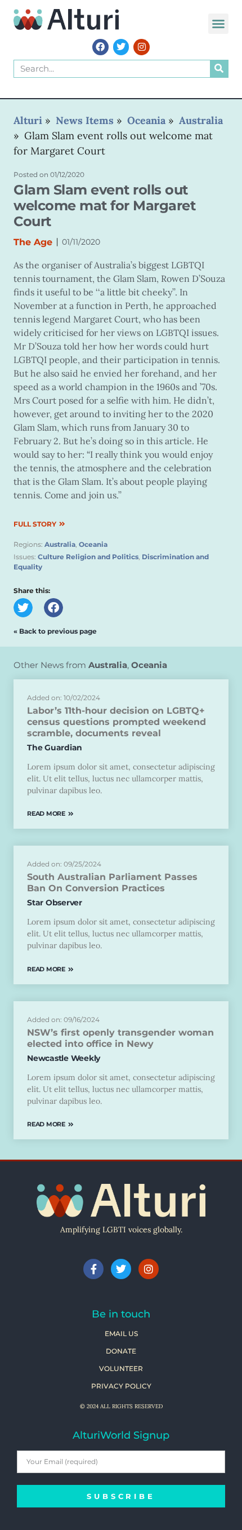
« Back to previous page (55, 631)
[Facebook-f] (93, 1269)
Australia (59, 544)
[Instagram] (141, 47)
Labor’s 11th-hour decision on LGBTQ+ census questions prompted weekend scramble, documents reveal (116, 722)
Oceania (93, 544)
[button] (218, 24)
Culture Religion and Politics (88, 556)
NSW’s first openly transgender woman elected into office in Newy (120, 1038)
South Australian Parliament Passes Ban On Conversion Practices (112, 883)
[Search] (219, 68)
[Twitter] (121, 47)
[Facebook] (100, 47)
